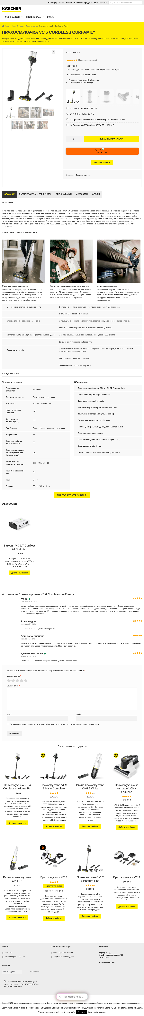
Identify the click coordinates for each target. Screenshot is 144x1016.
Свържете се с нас (107, 962)
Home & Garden (12, 17)
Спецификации (64, 194)
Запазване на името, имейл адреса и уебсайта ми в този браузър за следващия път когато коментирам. (54, 724)
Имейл (79, 714)
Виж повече (90, 75)
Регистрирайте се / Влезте (60, 3)
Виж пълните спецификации (72, 495)
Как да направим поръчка (15, 957)
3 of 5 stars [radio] (17, 681)
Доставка (8, 953)
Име (9, 714)
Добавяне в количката (111, 139)
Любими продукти (84, 3)
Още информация (97, 1012)
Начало (7, 26)
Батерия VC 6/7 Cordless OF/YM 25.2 (89, 125)
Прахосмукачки (32, 26)
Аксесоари (82, 194)
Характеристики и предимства (35, 194)
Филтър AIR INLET (81, 108)
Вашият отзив (13, 686)
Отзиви (96, 194)
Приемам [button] (81, 1012)
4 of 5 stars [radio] (21, 681)
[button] (53, 52)
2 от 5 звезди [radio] (13, 681)
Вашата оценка (14, 676)
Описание (9, 194)
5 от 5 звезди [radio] (25, 681)
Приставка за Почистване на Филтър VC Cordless (95, 120)
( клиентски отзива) (87, 60)
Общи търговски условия (63, 953)
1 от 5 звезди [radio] (9, 681)
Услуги (50, 17)
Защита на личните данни (63, 957)
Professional (33, 17)
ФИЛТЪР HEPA (79, 114)
